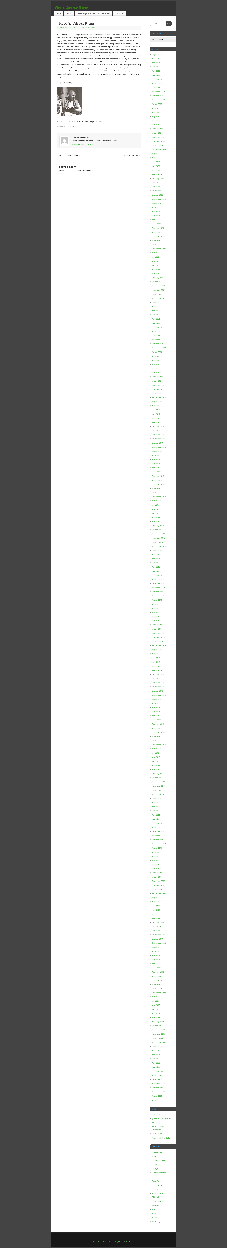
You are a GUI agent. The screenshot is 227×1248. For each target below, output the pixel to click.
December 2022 (158, 236)
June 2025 (156, 112)
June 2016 (156, 558)
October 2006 (157, 1038)
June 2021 (156, 310)
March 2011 (157, 819)
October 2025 (157, 95)
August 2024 (157, 153)
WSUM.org (156, 1221)
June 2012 (156, 757)
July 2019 (155, 405)
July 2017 (155, 505)
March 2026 (157, 75)
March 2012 (157, 769)
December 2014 (158, 633)
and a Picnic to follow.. (131, 155)
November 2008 (158, 935)
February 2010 (158, 873)
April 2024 (156, 170)
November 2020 (158, 339)
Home (58, 13)
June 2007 (156, 1005)
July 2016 (155, 554)
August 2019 (157, 401)
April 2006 (156, 1063)
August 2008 (157, 947)
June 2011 (156, 806)
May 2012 (156, 761)
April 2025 (156, 120)
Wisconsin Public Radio (161, 1138)
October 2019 (157, 393)
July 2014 (155, 653)
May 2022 (156, 265)
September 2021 (159, 298)
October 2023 (157, 195)
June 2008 (156, 955)
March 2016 (157, 571)
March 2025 (157, 124)
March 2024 (157, 174)
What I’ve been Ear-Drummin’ (69, 155)
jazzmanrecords (158, 1177)
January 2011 (157, 827)
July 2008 (155, 951)
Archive (155, 1156)
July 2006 (155, 1050)
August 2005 (157, 1096)
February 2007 (158, 1021)
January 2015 (157, 629)
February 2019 (158, 426)
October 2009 (157, 889)
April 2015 (156, 616)
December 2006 (158, 1030)
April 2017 (156, 517)
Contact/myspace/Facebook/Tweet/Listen (93, 13)
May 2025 (156, 116)
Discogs (155, 1168)
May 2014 (156, 662)
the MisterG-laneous (89, 27)
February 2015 (158, 625)
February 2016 (158, 575)
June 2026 (156, 62)
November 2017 (158, 488)
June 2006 (156, 1054)
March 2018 (157, 472)
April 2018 (156, 467)
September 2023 (159, 199)
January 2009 (157, 926)
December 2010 (158, 831)
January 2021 (157, 331)
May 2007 (156, 1009)
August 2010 (157, 848)
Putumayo (156, 1189)
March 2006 (157, 1067)
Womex (155, 1217)
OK (168, 24)
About (69, 13)
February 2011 (158, 823)
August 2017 (157, 501)
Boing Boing (157, 1114)
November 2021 (158, 290)
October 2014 (157, 641)
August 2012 (157, 749)
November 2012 (158, 736)
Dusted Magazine (159, 1172)
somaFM (155, 1205)
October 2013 (157, 691)
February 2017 (158, 525)
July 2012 (155, 753)
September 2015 (159, 596)
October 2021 (157, 294)
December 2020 (158, 335)
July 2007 (155, 1001)
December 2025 (158, 87)
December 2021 (158, 286)
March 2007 (157, 1017)
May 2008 (156, 959)
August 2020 (157, 352)
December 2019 (158, 385)
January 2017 (157, 529)
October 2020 (157, 343)
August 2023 (157, 203)
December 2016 (158, 534)
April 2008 (156, 963)
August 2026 (157, 54)
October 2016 (157, 542)
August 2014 (157, 649)
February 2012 (158, 773)
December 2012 (158, 732)
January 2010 (157, 877)
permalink (71, 126)
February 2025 (158, 129)
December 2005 (158, 1079)
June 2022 (156, 261)
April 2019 (156, 418)
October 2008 (157, 939)
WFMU (154, 1213)
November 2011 (158, 786)
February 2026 (158, 79)
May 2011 (156, 811)
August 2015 (157, 600)
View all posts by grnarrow (84, 144)
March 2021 (157, 323)
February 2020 (158, 377)
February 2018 (158, 476)
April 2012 (156, 765)
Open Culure (157, 1134)
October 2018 (157, 443)
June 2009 (156, 906)
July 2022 (155, 257)
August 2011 (157, 798)
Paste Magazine (158, 1185)
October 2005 (157, 1087)
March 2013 (157, 720)
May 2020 (156, 364)
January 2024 (157, 182)
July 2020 (155, 356)
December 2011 (158, 782)
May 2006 (156, 1059)
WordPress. (130, 1242)
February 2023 (158, 228)
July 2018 (155, 455)
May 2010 (156, 860)
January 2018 (157, 480)
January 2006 (157, 1075)
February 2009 (158, 922)
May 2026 (156, 67)
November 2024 (158, 141)
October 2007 (157, 988)
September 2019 (159, 397)
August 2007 (157, 997)
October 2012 (157, 740)
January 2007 (157, 1025)
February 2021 (158, 327)
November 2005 (158, 1083)
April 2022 (156, 269)
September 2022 (159, 248)
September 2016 (159, 546)
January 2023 (157, 232)
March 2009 (157, 918)
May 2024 (156, 166)
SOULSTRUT (157, 1209)
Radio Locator (157, 1201)
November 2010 (158, 835)
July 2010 (155, 852)
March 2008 (157, 968)
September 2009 (159, 893)
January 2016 (157, 579)
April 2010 (156, 864)
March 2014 (157, 670)
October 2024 (157, 145)
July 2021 (155, 306)
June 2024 (156, 162)
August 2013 (157, 699)
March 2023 (157, 224)
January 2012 (157, 777)
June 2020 (156, 360)
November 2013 (158, 687)
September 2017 (159, 496)
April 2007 (156, 1013)
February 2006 (158, 1071)
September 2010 (159, 844)
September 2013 (159, 695)
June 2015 (156, 608)
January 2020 (157, 381)
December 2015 (158, 583)
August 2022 (157, 253)
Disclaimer (120, 13)
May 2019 (156, 414)
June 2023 (156, 211)
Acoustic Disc (157, 1152)
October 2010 (157, 839)
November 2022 (158, 240)
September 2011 (159, 794)
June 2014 (156, 658)
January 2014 (157, 678)
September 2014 (159, 645)
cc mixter (155, 1164)
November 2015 (158, 587)
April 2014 (156, 666)
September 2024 (159, 149)
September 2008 (159, 943)
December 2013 (158, 682)
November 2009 (158, 885)
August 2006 (157, 1046)
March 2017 (157, 521)
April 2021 (156, 319)
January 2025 (157, 133)
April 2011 (156, 815)
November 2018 (158, 439)
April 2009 (156, 914)
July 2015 (155, 604)
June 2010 (156, 856)
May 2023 (156, 215)
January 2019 (157, 430)
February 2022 (158, 277)
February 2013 (158, 724)
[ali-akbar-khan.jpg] (69, 116)
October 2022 (157, 244)
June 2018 (156, 459)
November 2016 (158, 538)
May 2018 (156, 463)
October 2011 (157, 790)
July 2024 (155, 157)
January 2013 (157, 728)
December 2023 (158, 186)
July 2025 (155, 108)
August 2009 (157, 897)
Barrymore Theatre (160, 1160)
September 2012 (159, 744)
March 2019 (157, 422)
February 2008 (158, 972)
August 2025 (157, 104)
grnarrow (63, 27)
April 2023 (156, 219)
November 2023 (158, 191)
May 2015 (156, 612)
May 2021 (156, 315)
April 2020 (156, 368)
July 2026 (155, 58)
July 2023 (155, 207)
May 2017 (156, 513)
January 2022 (157, 281)
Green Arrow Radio (71, 8)
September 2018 (159, 447)
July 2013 (155, 703)
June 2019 (156, 410)
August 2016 (157, 550)
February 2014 (158, 674)
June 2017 (156, 509)
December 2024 (158, 137)
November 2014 (158, 637)
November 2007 (158, 984)
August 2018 (157, 451)
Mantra (121, 1242)
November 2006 (158, 1034)
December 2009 (158, 881)
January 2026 (157, 83)
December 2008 (158, 930)
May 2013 (156, 711)
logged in (71, 170)
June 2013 (156, 707)
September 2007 (159, 992)
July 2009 (155, 901)
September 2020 (159, 348)
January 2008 (157, 976)
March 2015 (157, 620)
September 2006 (159, 1042)
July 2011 (155, 802)
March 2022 (157, 273)
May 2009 (156, 910)
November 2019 (158, 389)
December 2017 (158, 484)
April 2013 (156, 715)
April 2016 (156, 567)
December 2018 (158, 434)
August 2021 (157, 302)
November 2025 (158, 91)
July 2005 (155, 1100)
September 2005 (159, 1092)
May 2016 (156, 563)
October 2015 (157, 591)
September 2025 (159, 100)
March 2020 (157, 372)
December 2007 (158, 980)
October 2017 (157, 492)
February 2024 (158, 178)
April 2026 (156, 71)
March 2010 (157, 868)
